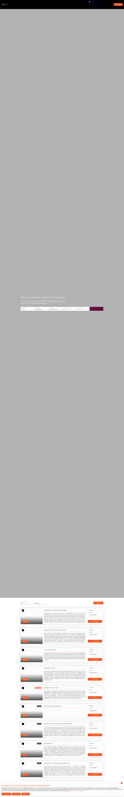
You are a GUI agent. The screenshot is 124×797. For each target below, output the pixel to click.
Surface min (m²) (81, 308)
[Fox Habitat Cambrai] (98, 4)
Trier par (36, 602)
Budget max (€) (67, 308)
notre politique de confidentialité (77, 790)
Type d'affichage (23, 602)
